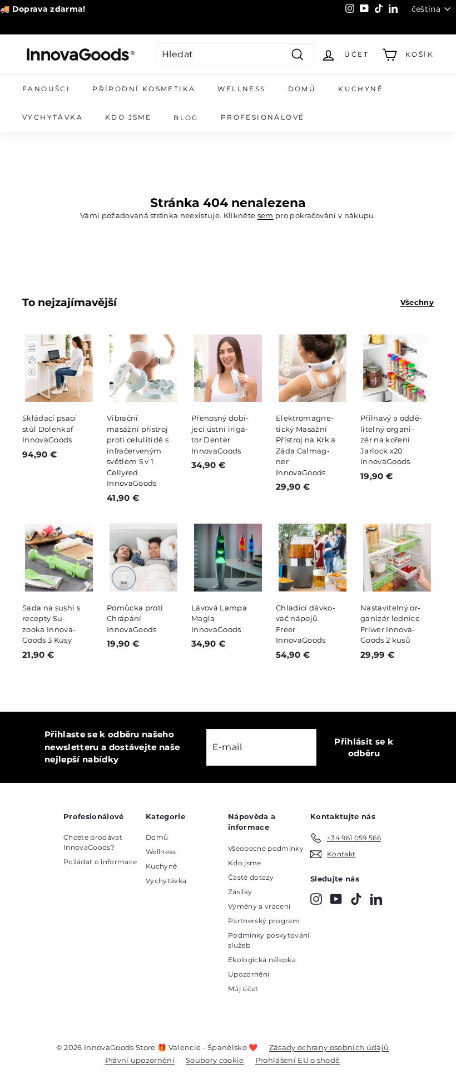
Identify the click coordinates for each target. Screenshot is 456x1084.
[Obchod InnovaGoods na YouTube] (336, 899)
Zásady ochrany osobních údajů (329, 1047)
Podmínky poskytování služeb (269, 940)
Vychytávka (52, 117)
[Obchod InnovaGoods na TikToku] (356, 899)
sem (265, 215)
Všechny (417, 302)
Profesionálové (263, 117)
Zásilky (240, 892)
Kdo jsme (128, 117)
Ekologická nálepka (262, 959)
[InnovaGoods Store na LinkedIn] (376, 899)
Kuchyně (360, 89)
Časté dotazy (251, 877)
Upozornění (248, 974)
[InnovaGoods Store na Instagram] (316, 899)
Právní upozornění (140, 1060)
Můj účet (243, 988)
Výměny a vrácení (259, 906)
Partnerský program (264, 921)
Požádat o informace (100, 862)
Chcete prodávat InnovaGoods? (92, 842)
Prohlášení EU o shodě (297, 1060)
